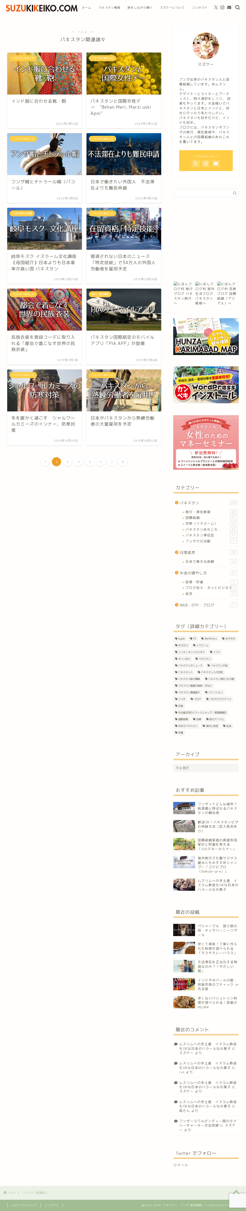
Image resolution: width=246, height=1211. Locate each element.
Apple (181, 638)
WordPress (210, 638)
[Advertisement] (206, 239)
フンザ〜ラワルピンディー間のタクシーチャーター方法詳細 (208, 1123)
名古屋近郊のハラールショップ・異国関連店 (202, 712)
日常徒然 (207, 552)
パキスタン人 (185, 672)
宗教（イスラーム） (210, 523)
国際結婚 (210, 517)
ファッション (215, 692)
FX (194, 638)
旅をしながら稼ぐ (140, 7)
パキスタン (208, 502)
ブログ (197, 699)
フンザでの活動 (210, 541)
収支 (210, 593)
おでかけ (183, 645)
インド (216, 652)
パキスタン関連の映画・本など (195, 685)
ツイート (181, 1165)
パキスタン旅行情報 (189, 679)
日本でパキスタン (187, 726)
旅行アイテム (216, 719)
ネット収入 (184, 658)
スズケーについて (172, 7)
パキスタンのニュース (190, 665)
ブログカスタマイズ (220, 699)
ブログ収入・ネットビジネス (210, 587)
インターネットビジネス (191, 652)
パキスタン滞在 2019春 (221, 679)
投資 (198, 719)
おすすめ (230, 638)
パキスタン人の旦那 (212, 672)
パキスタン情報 (109, 7)
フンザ (181, 699)
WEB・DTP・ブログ (207, 605)
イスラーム (202, 645)
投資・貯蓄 (210, 582)
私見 (228, 726)
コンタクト (200, 7)
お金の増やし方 (207, 573)
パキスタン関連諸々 (189, 692)
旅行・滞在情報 (210, 512)
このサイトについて (24, 1205)
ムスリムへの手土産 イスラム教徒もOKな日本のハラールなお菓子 (208, 1046)
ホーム (86, 7)
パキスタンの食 (219, 665)
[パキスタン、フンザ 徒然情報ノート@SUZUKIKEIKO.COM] (42, 11)
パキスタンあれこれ (210, 529)
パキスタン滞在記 (210, 535)
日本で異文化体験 (210, 561)
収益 (180, 705)
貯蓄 (180, 732)
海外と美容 (212, 726)
